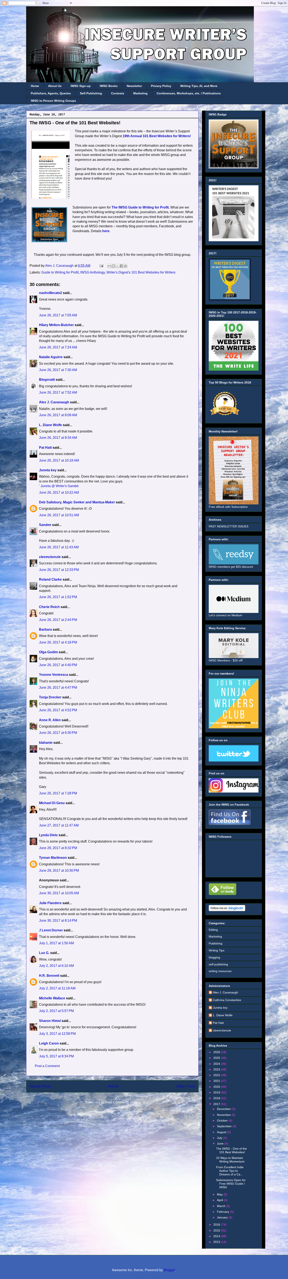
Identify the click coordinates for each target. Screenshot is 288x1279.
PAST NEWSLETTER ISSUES (228, 526)
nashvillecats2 (50, 293)
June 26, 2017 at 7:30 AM (58, 370)
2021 (217, 1081)
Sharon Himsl (50, 1021)
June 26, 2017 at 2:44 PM (58, 620)
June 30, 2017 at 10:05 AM (59, 893)
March (221, 1206)
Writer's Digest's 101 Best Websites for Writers (140, 272)
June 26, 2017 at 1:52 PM (58, 597)
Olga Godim (48, 652)
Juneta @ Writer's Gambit (59, 486)
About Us (55, 86)
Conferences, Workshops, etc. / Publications (189, 93)
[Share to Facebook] (121, 266)
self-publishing (218, 964)
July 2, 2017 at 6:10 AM (56, 965)
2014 (217, 1236)
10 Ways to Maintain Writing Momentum (230, 1159)
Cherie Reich (49, 607)
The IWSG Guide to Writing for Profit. (141, 207)
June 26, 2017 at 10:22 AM (59, 492)
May (220, 1194)
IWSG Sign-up (81, 86)
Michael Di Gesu (52, 803)
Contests (117, 93)
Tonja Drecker (50, 697)
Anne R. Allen (50, 720)
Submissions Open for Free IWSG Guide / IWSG (231, 1183)
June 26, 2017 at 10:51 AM (59, 515)
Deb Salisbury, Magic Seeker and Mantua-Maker (77, 502)
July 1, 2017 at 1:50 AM (56, 943)
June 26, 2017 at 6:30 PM (58, 732)
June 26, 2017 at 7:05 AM (58, 315)
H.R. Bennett (49, 975)
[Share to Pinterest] (125, 266)
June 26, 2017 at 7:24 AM (58, 347)
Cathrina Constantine (227, 1000)
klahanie (45, 742)
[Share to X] (117, 266)
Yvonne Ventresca (53, 674)
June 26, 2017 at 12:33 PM (59, 570)
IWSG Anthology (92, 272)
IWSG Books (109, 86)
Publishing (215, 943)
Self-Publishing (91, 93)
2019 (217, 1092)
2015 (217, 1230)
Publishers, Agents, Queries (51, 93)
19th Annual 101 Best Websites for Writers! (157, 136)
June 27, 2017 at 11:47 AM (59, 825)
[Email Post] (101, 265)
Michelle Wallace (52, 998)
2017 (217, 1104)
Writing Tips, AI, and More (198, 86)
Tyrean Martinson (53, 857)
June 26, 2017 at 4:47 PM (58, 687)
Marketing (140, 93)
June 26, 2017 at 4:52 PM (58, 710)
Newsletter (134, 86)
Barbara (45, 629)
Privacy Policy (161, 86)
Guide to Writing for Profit (60, 272)
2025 (217, 1058)
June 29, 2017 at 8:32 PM (58, 848)
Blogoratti (47, 379)
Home (35, 86)
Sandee (45, 525)
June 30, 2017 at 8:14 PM (58, 920)
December (224, 1109)
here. (106, 231)
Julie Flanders (50, 903)
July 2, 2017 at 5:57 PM (56, 1011)
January (223, 1217)
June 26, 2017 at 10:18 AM (59, 460)
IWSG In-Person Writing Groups (53, 100)
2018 (217, 1098)
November (224, 1114)
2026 (217, 1052)
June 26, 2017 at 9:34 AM (58, 437)
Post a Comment (47, 1066)
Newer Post (40, 1086)
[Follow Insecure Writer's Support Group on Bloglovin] (227, 910)
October (223, 1120)
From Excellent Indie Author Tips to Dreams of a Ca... (230, 1170)
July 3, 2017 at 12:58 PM (57, 1033)
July (220, 1137)
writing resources (220, 971)
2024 (217, 1063)
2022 (217, 1075)
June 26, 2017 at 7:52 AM (58, 392)
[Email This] (109, 266)
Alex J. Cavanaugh (54, 402)
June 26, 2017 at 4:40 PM (58, 665)
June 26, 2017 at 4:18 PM (58, 642)
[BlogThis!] (113, 266)
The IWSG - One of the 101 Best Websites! (231, 1150)
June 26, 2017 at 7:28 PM (58, 793)
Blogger (169, 1270)
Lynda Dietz (48, 835)
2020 (217, 1086)
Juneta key (48, 470)
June (220, 1143)
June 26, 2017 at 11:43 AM (59, 547)
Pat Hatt (45, 447)
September (225, 1126)
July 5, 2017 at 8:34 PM (56, 1056)
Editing (213, 929)
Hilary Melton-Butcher (56, 325)
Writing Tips (216, 950)
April (220, 1200)
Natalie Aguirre (51, 357)
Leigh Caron (49, 1043)
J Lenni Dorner (51, 930)
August (222, 1132)
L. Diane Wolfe (50, 425)
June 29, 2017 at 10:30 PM (59, 870)
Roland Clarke (50, 579)
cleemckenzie (50, 557)
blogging (214, 957)
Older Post (185, 1086)
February (223, 1211)
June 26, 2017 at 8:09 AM (58, 415)
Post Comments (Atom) (122, 1102)
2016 (217, 1224)
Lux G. (44, 953)
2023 (217, 1069)
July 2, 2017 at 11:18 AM (57, 988)
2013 (217, 1242)
